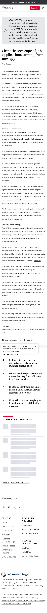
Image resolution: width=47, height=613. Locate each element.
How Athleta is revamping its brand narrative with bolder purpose (25, 403)
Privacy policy (8, 600)
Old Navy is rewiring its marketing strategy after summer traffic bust (23, 363)
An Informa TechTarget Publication (23, 2)
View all (6, 482)
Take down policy (36, 600)
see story (37, 261)
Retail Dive (26, 552)
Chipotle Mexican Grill (28, 113)
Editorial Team (8, 526)
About (4, 522)
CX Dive (25, 548)
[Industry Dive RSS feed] (19, 507)
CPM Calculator (9, 556)
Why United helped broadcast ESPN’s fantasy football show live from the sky (25, 376)
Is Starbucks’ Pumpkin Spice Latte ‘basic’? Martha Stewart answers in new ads (25, 389)
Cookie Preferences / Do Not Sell (16, 603)
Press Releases (8, 545)
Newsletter (6, 534)
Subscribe (35, 8)
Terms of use (21, 600)
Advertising (27, 525)
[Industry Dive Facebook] (9, 507)
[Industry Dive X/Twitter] (14, 507)
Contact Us (7, 530)
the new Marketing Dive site (25, 38)
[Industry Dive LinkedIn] (4, 507)
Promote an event (30, 533)
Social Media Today (30, 556)
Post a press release (20, 482)
